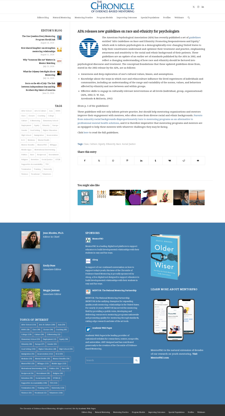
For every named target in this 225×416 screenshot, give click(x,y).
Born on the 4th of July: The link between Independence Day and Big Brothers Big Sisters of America (38, 86)
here (86, 132)
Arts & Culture (40, 111)
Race (118, 144)
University (48, 169)
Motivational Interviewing (44, 150)
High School (26, 135)
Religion (24, 160)
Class (86, 144)
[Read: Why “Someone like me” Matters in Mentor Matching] (59, 61)
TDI (47, 164)
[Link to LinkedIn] (203, 7)
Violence (24, 174)
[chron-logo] (112, 7)
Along (95, 260)
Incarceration (52, 135)
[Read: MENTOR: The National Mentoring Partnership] (88, 292)
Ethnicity (110, 144)
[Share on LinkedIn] (141, 160)
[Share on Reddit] (184, 160)
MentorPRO (42, 145)
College (51, 116)
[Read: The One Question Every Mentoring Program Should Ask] (59, 37)
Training (37, 169)
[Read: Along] (88, 261)
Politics (24, 155)
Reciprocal (41, 155)
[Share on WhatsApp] (113, 160)
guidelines (195, 37)
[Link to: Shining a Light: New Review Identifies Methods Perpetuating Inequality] (117, 193)
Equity (101, 144)
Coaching (41, 116)
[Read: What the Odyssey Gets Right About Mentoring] (59, 73)
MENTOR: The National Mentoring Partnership (114, 290)
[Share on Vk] (170, 160)
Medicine (31, 140)
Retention (35, 160)
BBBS (58, 111)
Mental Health (43, 140)
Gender (24, 130)
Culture (93, 144)
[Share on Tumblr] (156, 160)
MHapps (53, 145)
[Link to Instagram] (198, 7)
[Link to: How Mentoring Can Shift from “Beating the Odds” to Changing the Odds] (165, 196)
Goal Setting (35, 130)
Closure (31, 116)
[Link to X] (193, 7)
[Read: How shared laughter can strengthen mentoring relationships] (59, 49)
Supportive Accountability (32, 164)
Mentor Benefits (27, 145)
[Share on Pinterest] (127, 160)
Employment (26, 125)
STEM (57, 160)
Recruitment (54, 155)
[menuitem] (43, 17)
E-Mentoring (35, 121)
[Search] (188, 17)
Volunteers (46, 174)
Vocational (35, 174)
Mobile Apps (26, 150)
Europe (55, 125)
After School (26, 111)
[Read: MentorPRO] (88, 240)
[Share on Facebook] (85, 160)
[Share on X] (99, 160)
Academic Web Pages (102, 328)
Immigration (39, 135)
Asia (51, 111)
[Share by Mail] (198, 160)
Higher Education (50, 130)
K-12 (23, 140)
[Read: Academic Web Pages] (88, 329)
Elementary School (50, 121)
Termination (26, 169)
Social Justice (129, 144)
